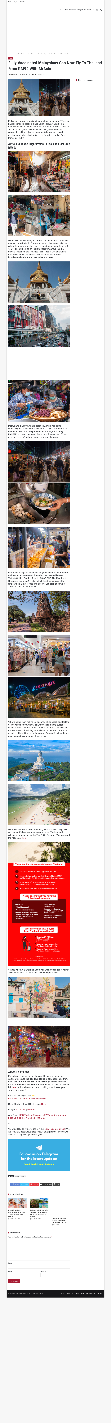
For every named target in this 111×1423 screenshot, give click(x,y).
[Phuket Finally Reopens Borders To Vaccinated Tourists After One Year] (61, 1203)
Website (43, 1265)
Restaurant (72, 10)
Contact (76, 1287)
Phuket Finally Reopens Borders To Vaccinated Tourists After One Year (59, 1212)
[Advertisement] (55, 34)
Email (10, 1265)
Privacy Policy (90, 1287)
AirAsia (17, 1176)
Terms (82, 1287)
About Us (70, 1287)
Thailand (23, 1176)
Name (10, 1257)
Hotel (89, 10)
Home (12, 54)
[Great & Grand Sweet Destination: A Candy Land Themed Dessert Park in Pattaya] (17, 1203)
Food (61, 10)
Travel (17, 54)
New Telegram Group (55, 1129)
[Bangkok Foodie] (27, 9)
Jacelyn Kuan (12, 74)
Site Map (99, 1287)
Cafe (66, 10)
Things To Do (82, 10)
